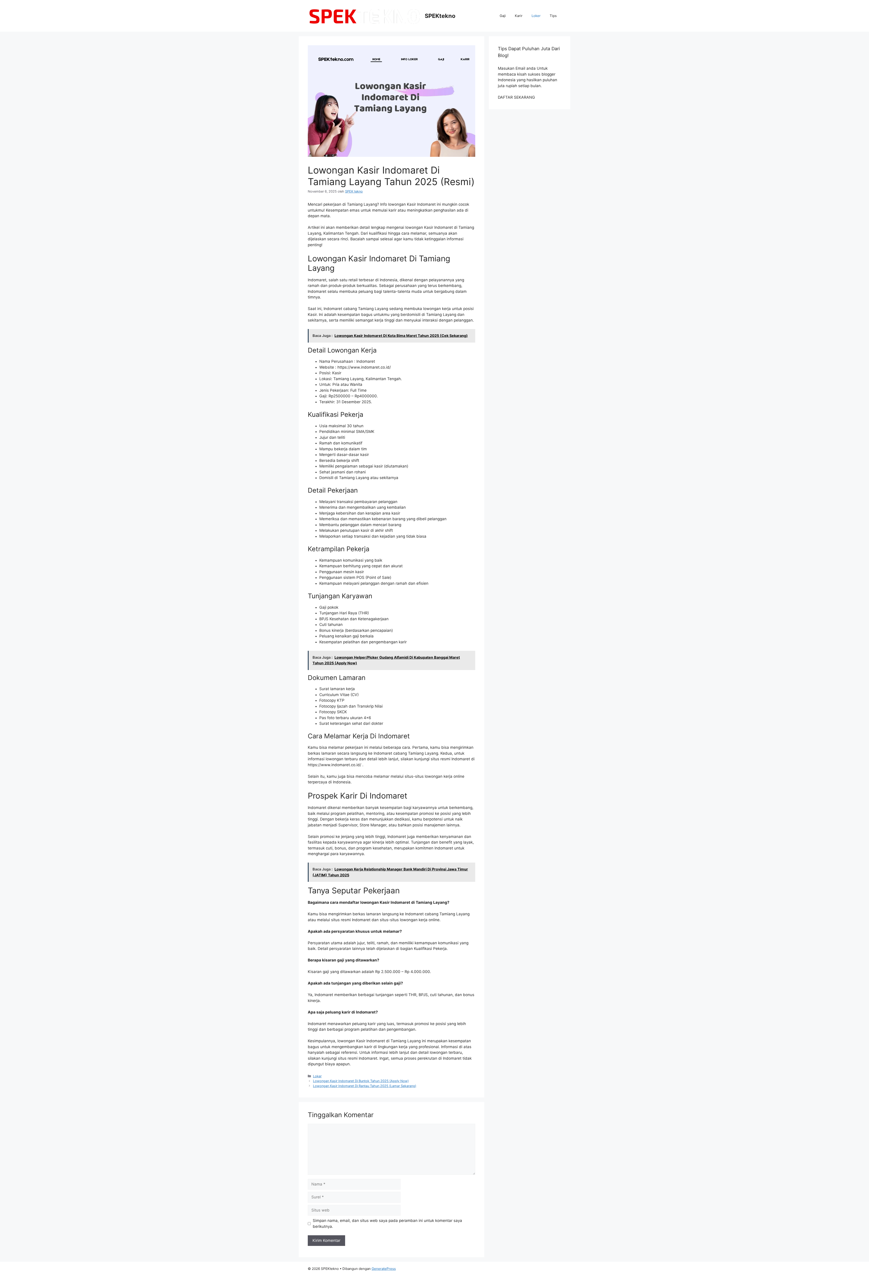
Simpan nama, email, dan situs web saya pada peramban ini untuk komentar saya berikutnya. (387, 1223)
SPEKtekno (440, 15)
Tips (553, 16)
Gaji (503, 16)
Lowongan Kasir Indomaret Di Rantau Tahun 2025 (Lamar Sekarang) (364, 1086)
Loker (536, 16)
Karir (519, 16)
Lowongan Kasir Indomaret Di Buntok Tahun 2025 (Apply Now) (361, 1081)
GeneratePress (384, 1268)
